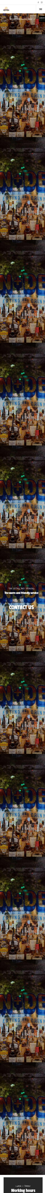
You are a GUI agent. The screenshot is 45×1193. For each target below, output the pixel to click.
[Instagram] (41, 2)
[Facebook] (38, 2)
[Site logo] (6, 9)
